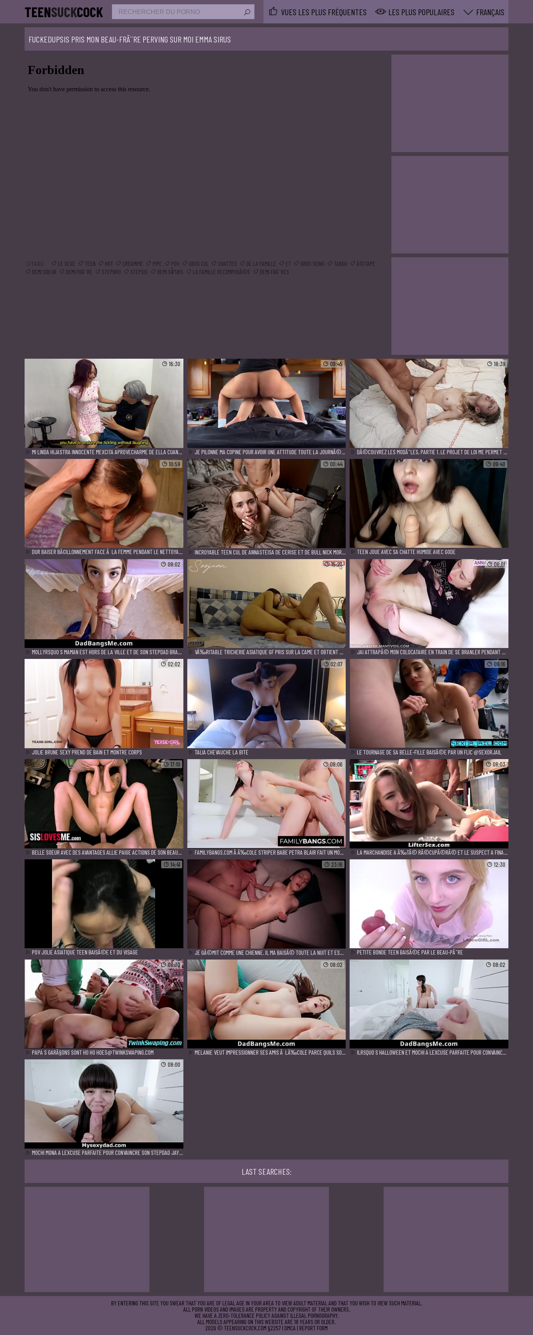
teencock (64, 12)
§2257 (274, 1327)
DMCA (290, 1327)
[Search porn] (246, 12)
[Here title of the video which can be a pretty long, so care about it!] (104, 404)
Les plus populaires (421, 12)
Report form (313, 1327)
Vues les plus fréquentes (324, 12)
